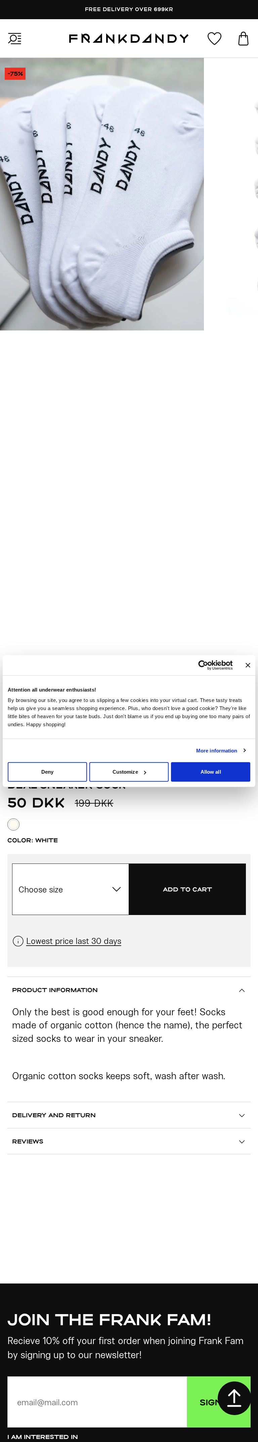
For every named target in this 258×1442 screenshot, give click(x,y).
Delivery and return (54, 1115)
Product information (55, 989)
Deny (47, 772)
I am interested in (42, 1436)
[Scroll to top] (234, 1398)
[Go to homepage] (128, 38)
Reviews (27, 1141)
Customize (125, 772)
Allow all (211, 772)
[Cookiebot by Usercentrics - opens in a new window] (208, 665)
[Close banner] (248, 665)
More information (217, 750)
